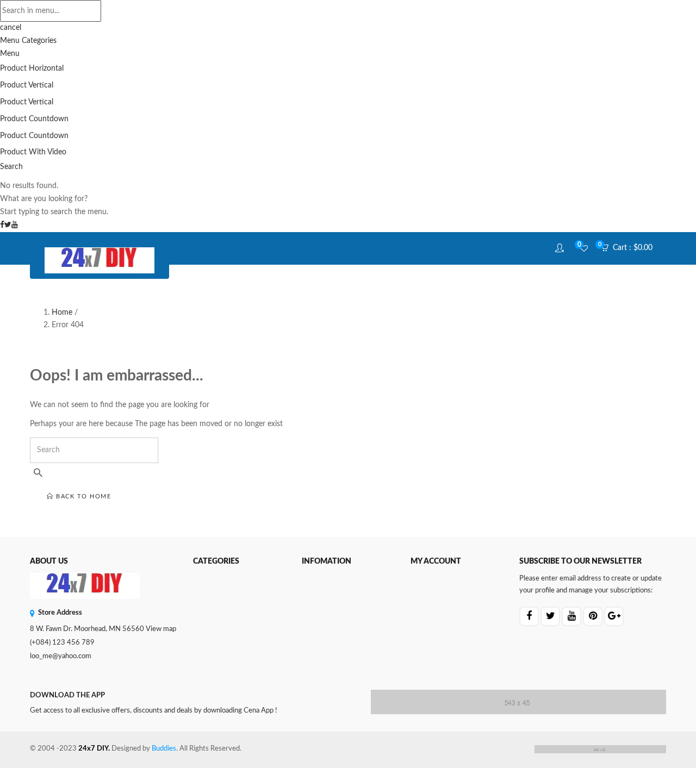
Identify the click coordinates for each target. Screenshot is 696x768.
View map (161, 629)
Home (62, 312)
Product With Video (33, 152)
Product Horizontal (32, 68)
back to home (82, 496)
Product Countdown (34, 119)
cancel (10, 28)
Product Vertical (26, 85)
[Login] (561, 248)
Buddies (164, 748)
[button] (630, 248)
